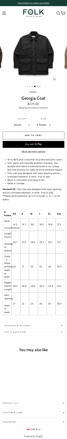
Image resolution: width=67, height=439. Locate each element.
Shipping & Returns (18, 326)
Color (22, 119)
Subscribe (9, 422)
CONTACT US (10, 403)
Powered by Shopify (33, 436)
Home (33, 92)
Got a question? (16, 332)
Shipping (23, 108)
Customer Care (13, 412)
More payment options (33, 151)
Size (43, 119)
